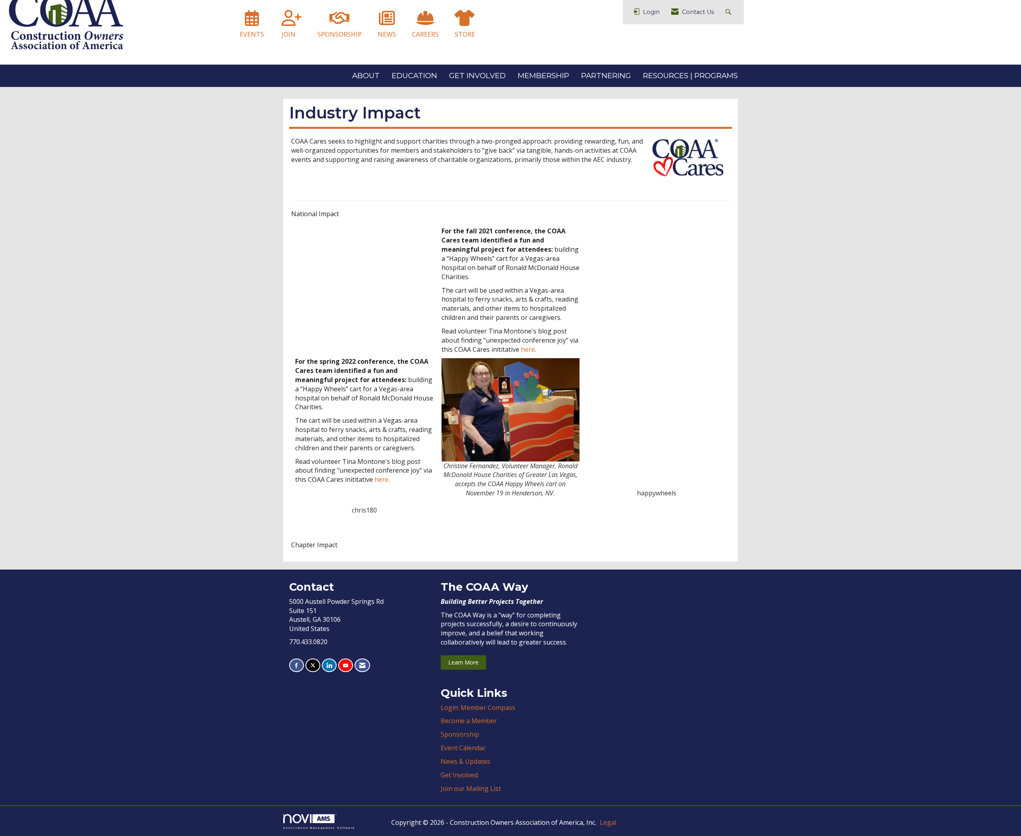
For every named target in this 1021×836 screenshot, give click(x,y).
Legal (608, 822)
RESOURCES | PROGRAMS (690, 75)
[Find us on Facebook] (296, 665)
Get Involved (459, 775)
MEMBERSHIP (543, 75)
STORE (465, 34)
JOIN (289, 34)
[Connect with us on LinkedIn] (329, 665)
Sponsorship (460, 734)
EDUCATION (414, 75)
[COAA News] (387, 21)
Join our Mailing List (471, 788)
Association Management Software (319, 827)
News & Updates (465, 761)
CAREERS (425, 34)
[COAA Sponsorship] (339, 21)
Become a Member (469, 720)
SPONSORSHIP (339, 34)
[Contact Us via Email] (362, 665)
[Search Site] (729, 12)
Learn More (463, 662)
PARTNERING (606, 75)
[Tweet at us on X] (313, 665)
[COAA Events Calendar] (252, 21)
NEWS (387, 34)
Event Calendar (463, 747)
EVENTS (252, 34)
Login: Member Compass (478, 707)
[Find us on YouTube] (345, 665)
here (381, 479)
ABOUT (366, 75)
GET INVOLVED (477, 75)
